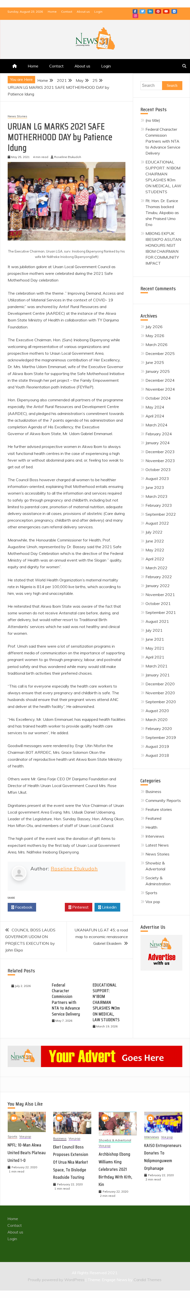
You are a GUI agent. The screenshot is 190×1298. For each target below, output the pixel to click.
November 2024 (160, 389)
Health (151, 827)
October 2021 (158, 603)
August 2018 (157, 755)
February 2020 (158, 728)
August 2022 (157, 523)
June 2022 (154, 540)
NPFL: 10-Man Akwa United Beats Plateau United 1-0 (27, 1152)
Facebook (135, 11)
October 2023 (158, 469)
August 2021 (157, 621)
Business (153, 791)
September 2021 (160, 612)
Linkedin (150, 11)
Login (98, 11)
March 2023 (156, 496)
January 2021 (157, 674)
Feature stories (158, 809)
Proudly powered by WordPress (56, 1279)
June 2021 (154, 639)
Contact (66, 11)
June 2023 (154, 487)
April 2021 (154, 657)
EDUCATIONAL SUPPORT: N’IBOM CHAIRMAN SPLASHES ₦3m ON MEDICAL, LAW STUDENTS (106, 1002)
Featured (153, 818)
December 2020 (160, 683)
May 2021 (154, 648)
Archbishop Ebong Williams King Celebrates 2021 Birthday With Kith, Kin (115, 1169)
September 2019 (160, 737)
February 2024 (158, 433)
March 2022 (156, 567)
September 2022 (160, 514)
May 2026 (154, 335)
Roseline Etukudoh (74, 868)
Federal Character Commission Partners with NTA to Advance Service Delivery (66, 999)
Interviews (154, 836)
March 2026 (156, 344)
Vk (174, 11)
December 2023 (160, 451)
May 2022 (154, 549)
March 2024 (156, 424)
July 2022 (154, 532)
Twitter (142, 11)
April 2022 (154, 558)
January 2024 (157, 442)
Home (52, 11)
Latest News (157, 845)
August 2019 (157, 746)
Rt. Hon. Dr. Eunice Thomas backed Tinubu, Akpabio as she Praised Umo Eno (162, 212)
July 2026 (154, 326)
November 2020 (160, 692)
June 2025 (154, 362)
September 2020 (160, 701)
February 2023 (158, 505)
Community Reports (163, 800)
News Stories (17, 116)
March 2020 (156, 719)
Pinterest (158, 11)
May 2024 (154, 407)
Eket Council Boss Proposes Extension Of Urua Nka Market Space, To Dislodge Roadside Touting (70, 1162)
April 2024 (154, 415)
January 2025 (157, 371)
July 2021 (154, 630)
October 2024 (158, 398)
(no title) (152, 120)
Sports (151, 892)
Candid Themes (148, 1279)
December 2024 (160, 380)
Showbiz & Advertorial (115, 1140)
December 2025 (160, 353)
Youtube (166, 11)
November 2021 (160, 594)
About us (83, 11)
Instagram (135, 16)
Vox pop (152, 901)
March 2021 (156, 666)
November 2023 (160, 460)
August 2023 (157, 478)
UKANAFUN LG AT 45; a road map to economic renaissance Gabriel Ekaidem (101, 936)
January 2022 (157, 585)
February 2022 (158, 576)
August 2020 (157, 710)
